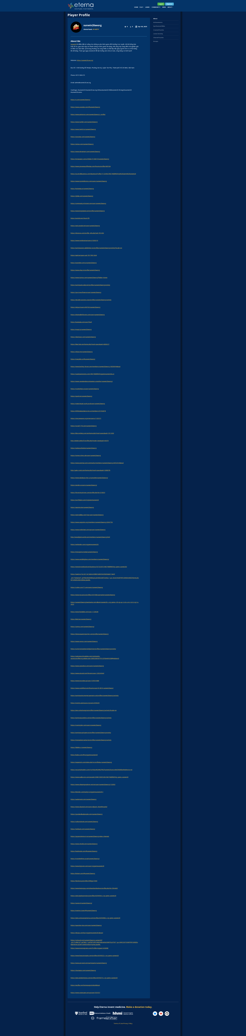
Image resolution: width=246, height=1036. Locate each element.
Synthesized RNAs (159, 26)
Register (169, 4)
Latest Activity (158, 34)
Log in (161, 4)
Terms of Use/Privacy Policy (123, 1023)
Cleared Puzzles (158, 37)
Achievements (157, 22)
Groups (155, 41)
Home (136, 7)
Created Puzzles (158, 30)
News (164, 7)
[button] (141, 7)
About (155, 18)
